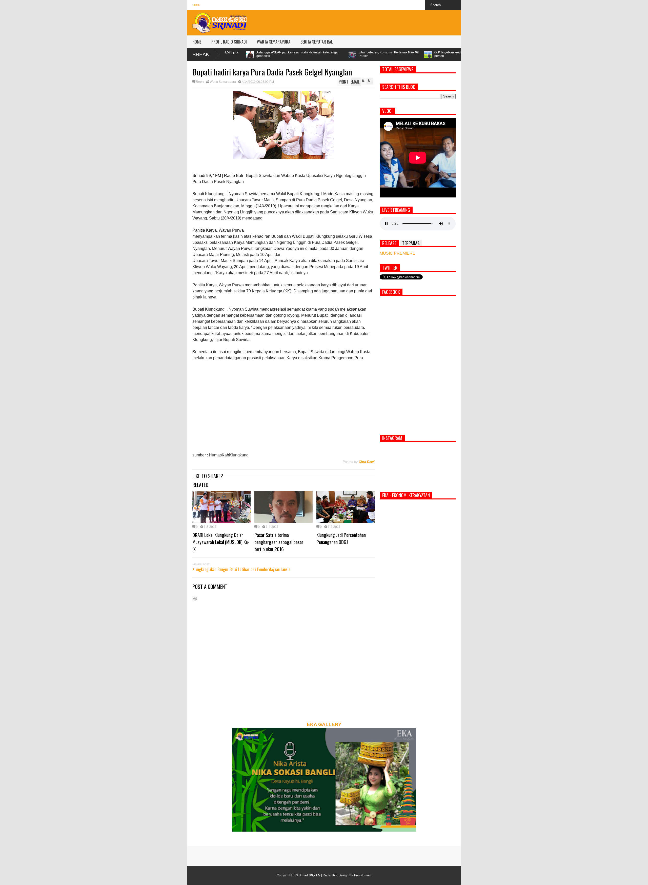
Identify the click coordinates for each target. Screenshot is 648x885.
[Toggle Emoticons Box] (195, 598)
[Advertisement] (368, 21)
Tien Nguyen (362, 875)
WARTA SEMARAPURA (273, 42)
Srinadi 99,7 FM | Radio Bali (318, 875)
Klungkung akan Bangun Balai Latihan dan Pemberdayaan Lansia (241, 569)
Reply (200, 82)
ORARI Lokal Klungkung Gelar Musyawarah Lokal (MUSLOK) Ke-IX (220, 541)
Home (196, 5)
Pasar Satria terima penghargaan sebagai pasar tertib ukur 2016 (278, 541)
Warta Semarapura (223, 82)
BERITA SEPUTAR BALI (317, 42)
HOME (196, 42)
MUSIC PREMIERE (397, 253)
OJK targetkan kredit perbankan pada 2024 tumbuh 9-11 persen (395, 54)
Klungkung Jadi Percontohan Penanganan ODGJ (341, 538)
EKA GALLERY (324, 724)
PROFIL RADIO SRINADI (229, 42)
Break (200, 54)
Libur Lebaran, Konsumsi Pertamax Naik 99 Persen (311, 54)
